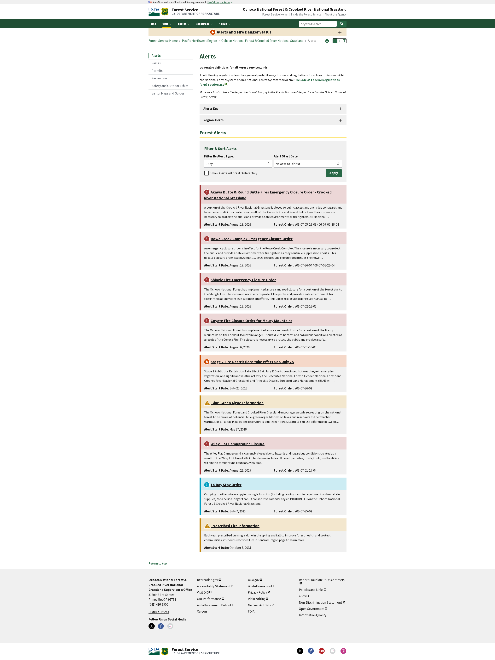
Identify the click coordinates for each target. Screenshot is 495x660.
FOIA (251, 611)
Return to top (157, 563)
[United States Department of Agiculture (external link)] (154, 12)
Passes (156, 63)
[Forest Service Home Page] (164, 12)
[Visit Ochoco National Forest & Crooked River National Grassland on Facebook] (161, 626)
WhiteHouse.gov (259, 586)
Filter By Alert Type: (219, 156)
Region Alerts (213, 120)
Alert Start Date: (286, 156)
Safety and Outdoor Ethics (170, 86)
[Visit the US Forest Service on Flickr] (332, 651)
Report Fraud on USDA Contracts (322, 580)
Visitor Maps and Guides (168, 93)
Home (152, 24)
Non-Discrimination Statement (320, 602)
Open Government (311, 609)
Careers (202, 611)
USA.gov (253, 580)
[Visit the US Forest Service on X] (300, 651)
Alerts (156, 55)
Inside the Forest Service (306, 14)
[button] (327, 40)
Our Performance (209, 599)
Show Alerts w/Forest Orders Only (233, 173)
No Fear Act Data (259, 605)
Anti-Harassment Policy (213, 605)
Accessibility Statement (213, 586)
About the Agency (335, 14)
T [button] (335, 41)
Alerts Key (210, 109)
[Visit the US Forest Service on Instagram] (343, 651)
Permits (157, 71)
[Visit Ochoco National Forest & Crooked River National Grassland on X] (151, 626)
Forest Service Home (275, 14)
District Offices (158, 612)
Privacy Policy (257, 592)
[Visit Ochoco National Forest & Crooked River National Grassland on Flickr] (170, 626)
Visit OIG (203, 592)
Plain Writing (256, 599)
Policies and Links (311, 590)
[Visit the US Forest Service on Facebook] (311, 651)
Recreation (159, 78)
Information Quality (312, 615)
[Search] (341, 24)
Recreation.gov (207, 580)
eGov (302, 596)
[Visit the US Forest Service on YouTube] (322, 651)
